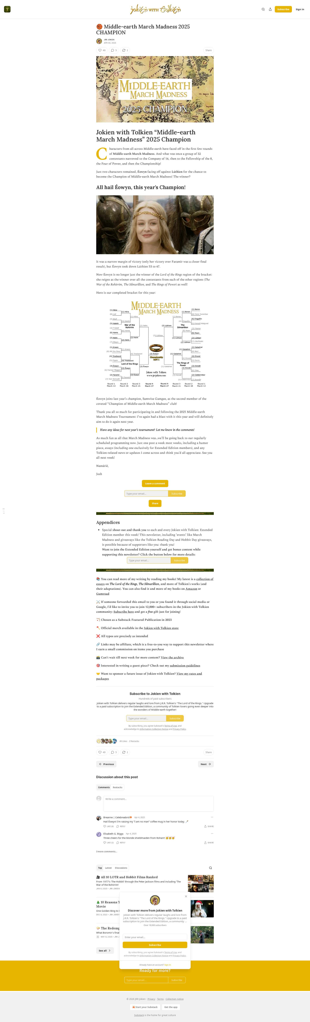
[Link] (91, 135)
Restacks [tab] (117, 787)
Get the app (170, 1007)
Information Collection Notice (154, 955)
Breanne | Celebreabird (116, 817)
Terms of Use (170, 952)
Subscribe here (124, 611)
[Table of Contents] (3, 511)
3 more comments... (106, 851)
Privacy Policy (179, 955)
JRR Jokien (109, 39)
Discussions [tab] (121, 867)
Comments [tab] (104, 787)
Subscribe (283, 9)
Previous (108, 764)
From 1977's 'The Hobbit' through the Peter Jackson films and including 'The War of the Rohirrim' (138, 883)
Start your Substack (146, 1007)
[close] (186, 896)
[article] (155, 885)
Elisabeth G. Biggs (113, 833)
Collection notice (175, 998)
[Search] (263, 9)
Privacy (151, 998)
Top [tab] (100, 867)
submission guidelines (185, 665)
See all (103, 950)
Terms (160, 998)
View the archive (172, 657)
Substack (139, 1015)
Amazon (191, 589)
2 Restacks (134, 741)
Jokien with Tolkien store (161, 628)
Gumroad (102, 594)
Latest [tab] (108, 867)
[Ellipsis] (212, 817)
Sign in (300, 9)
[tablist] (110, 787)
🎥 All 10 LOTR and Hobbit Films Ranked (127, 877)
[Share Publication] (270, 9)
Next (204, 764)
